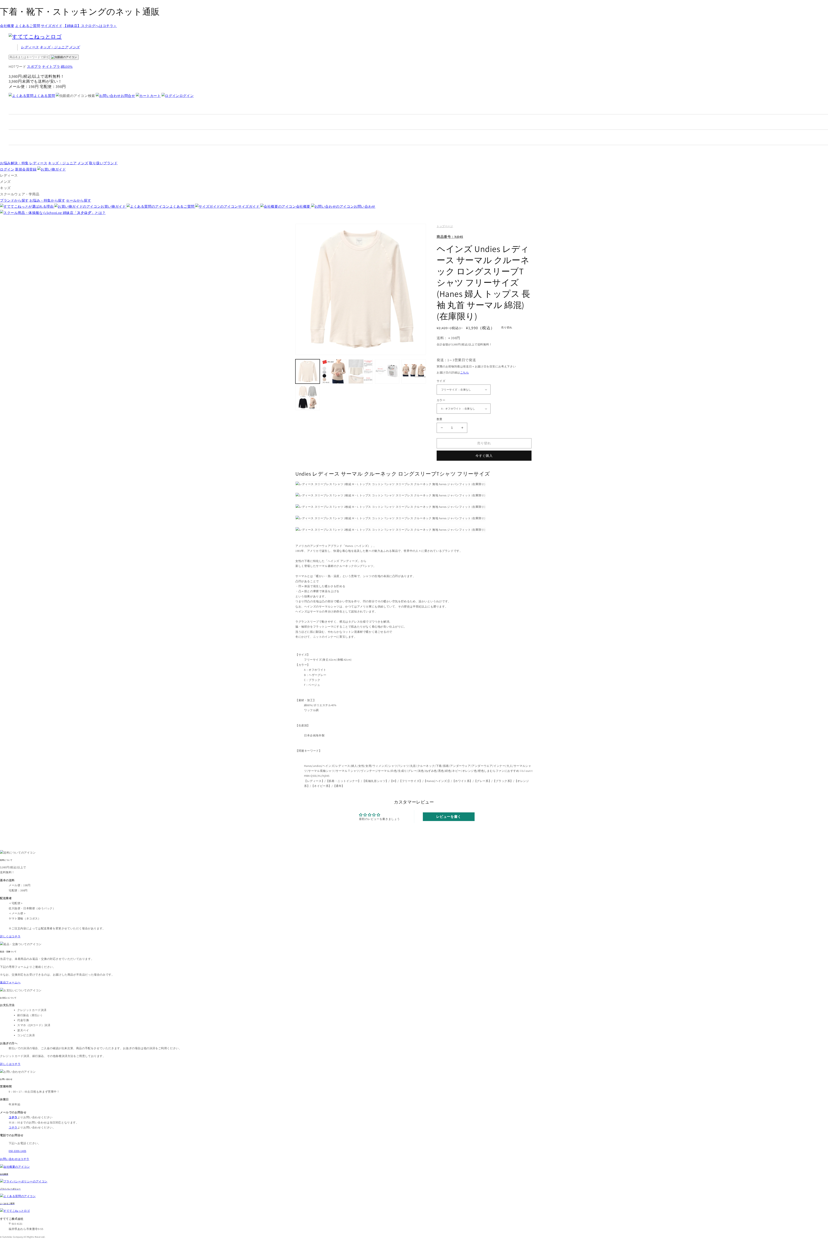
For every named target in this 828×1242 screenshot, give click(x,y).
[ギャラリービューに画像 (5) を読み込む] (413, 371)
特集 (14, 163)
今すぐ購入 (484, 456)
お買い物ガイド (114, 206)
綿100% (67, 66)
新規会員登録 (26, 169)
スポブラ (34, 66)
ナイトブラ (51, 66)
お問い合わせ (364, 206)
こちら (464, 372)
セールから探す (78, 200)
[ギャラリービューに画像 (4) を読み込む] (387, 371)
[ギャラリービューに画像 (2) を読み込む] (334, 371)
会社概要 (7, 26)
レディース (30, 47)
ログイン (186, 95)
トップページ (445, 226)
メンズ (74, 47)
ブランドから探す (14, 200)
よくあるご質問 (27, 26)
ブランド (103, 163)
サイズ (441, 381)
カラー (441, 400)
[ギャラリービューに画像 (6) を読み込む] (307, 398)
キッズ (54, 47)
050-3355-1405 (17, 1151)
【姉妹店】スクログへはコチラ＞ (90, 26)
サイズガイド (52, 26)
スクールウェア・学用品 (19, 194)
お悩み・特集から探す (47, 200)
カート (155, 95)
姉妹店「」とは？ (84, 212)
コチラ (13, 1127)
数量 (439, 419)
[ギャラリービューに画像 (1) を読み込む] (307, 371)
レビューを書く (448, 816)
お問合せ (128, 95)
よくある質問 (44, 95)
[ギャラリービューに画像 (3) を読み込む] (360, 371)
